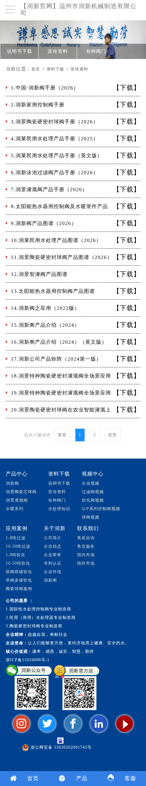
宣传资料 (58, 51)
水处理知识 (59, 508)
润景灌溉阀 (17, 500)
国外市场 (86, 563)
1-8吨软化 (15, 554)
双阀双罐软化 (19, 571)
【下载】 (126, 87)
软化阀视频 (93, 500)
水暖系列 (14, 508)
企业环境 (52, 571)
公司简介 (52, 538)
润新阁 (50, 580)
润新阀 (12, 483)
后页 (112, 434)
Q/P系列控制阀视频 (101, 508)
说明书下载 (19, 51)
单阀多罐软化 (19, 580)
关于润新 (55, 528)
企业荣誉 (52, 554)
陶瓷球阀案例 (19, 588)
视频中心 (93, 474)
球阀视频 (90, 517)
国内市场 (86, 554)
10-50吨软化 (18, 563)
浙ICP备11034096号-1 (28, 660)
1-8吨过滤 (15, 538)
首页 (35, 69)
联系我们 (88, 528)
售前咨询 (86, 538)
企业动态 (52, 546)
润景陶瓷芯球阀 (21, 491)
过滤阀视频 (93, 491)
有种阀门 (96, 51)
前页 (62, 434)
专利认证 (52, 563)
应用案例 (17, 528)
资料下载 (55, 69)
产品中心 (17, 474)
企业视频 (90, 483)
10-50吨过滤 (18, 546)
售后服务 (86, 546)
